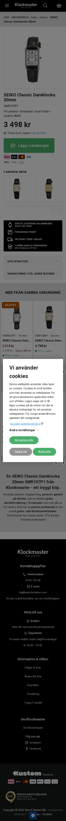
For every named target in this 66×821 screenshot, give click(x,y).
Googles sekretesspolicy (25, 423)
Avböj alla (44, 451)
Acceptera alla (24, 440)
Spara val (21, 451)
